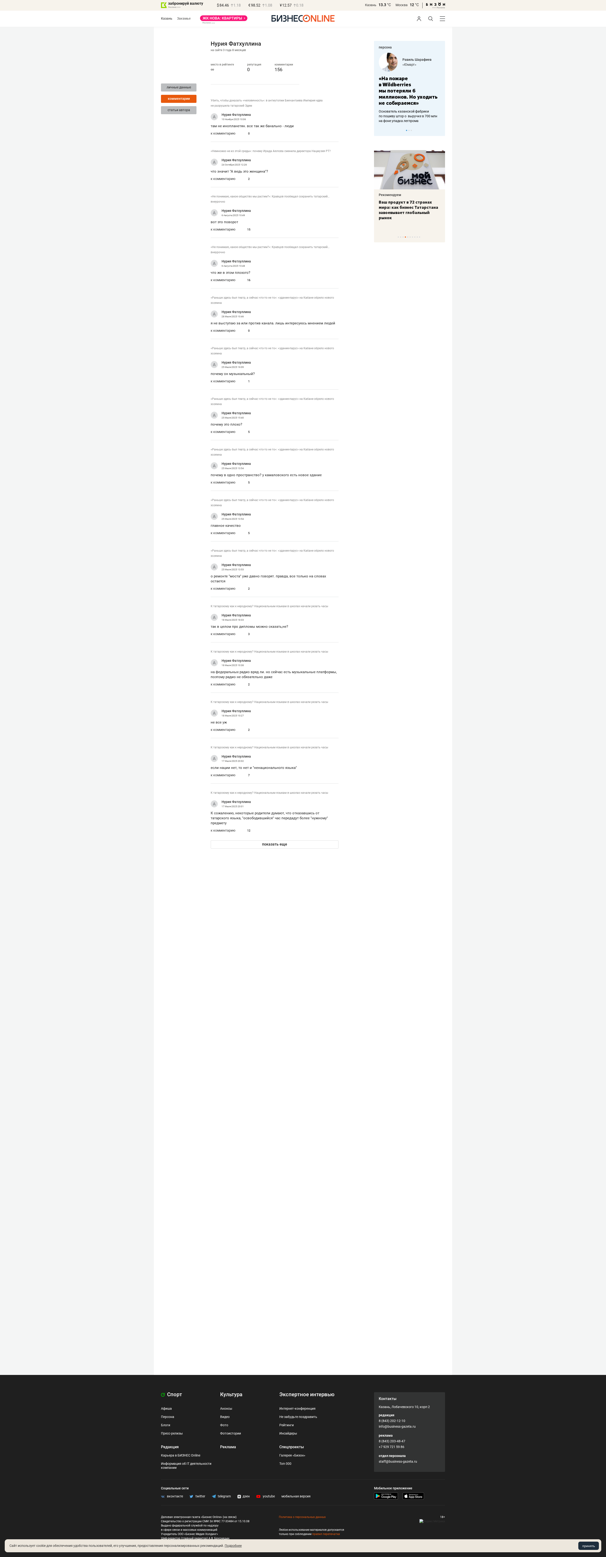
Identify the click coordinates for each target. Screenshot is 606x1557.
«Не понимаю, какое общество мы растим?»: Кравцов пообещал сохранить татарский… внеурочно (270, 199)
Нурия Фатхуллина (236, 115)
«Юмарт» (409, 64)
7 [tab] (412, 237)
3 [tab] (411, 130)
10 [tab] (419, 237)
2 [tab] (409, 130)
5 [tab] (407, 237)
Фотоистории (230, 1433)
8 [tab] (414, 237)
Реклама (228, 1447)
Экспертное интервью (306, 1394)
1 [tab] (406, 130)
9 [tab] (417, 237)
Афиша (166, 1408)
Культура (231, 1394)
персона (385, 47)
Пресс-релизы (172, 1433)
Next (439, 130)
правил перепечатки (326, 1534)
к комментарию (223, 133)
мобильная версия (296, 1496)
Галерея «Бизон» (292, 1455)
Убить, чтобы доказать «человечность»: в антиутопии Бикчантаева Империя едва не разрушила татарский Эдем (267, 103)
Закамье (184, 18)
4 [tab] (405, 237)
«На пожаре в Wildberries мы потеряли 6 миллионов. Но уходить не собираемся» (408, 90)
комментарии (179, 98)
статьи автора (179, 110)
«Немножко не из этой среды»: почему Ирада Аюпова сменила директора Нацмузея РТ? (271, 151)
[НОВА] (223, 20)
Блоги (165, 1425)
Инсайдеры (288, 1433)
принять (588, 1546)
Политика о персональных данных (302, 1517)
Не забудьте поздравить (298, 1417)
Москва (402, 5)
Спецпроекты (291, 1447)
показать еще (274, 844)
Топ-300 (285, 1463)
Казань (370, 5)
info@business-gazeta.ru (397, 1426)
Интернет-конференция (297, 1408)
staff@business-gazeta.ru (398, 1461)
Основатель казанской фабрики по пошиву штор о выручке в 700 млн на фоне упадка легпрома (408, 116)
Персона (167, 1417)
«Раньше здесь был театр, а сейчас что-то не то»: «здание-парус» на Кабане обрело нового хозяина (272, 300)
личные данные (179, 87)
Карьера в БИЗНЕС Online (180, 1455)
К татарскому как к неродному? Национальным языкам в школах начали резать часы (269, 606)
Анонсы (226, 1408)
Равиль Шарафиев (417, 59)
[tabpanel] (409, 88)
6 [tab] (410, 237)
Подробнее (233, 1546)
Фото (224, 1425)
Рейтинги (286, 1425)
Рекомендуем (390, 195)
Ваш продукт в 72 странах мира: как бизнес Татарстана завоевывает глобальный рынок (408, 210)
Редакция (170, 1447)
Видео (225, 1417)
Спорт (174, 1394)
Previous (380, 130)
